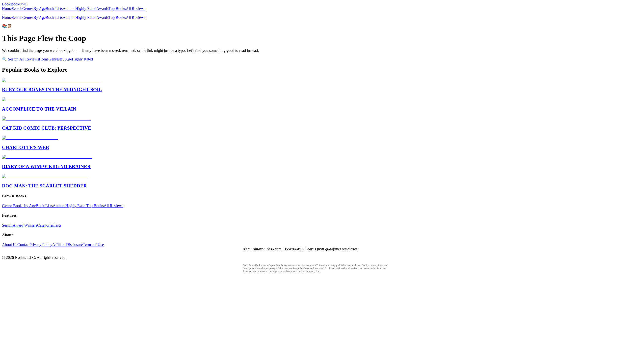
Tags (57, 225)
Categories (45, 225)
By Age (39, 8)
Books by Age (24, 206)
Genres (27, 8)
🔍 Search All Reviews (20, 59)
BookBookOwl (14, 4)
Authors (69, 8)
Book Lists (54, 8)
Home (7, 8)
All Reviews (135, 8)
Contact (23, 244)
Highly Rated (85, 8)
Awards (102, 8)
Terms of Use (93, 244)
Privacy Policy (40, 244)
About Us (9, 244)
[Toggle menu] (4, 14)
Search (17, 8)
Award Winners (25, 225)
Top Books (117, 8)
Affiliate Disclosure (67, 244)
